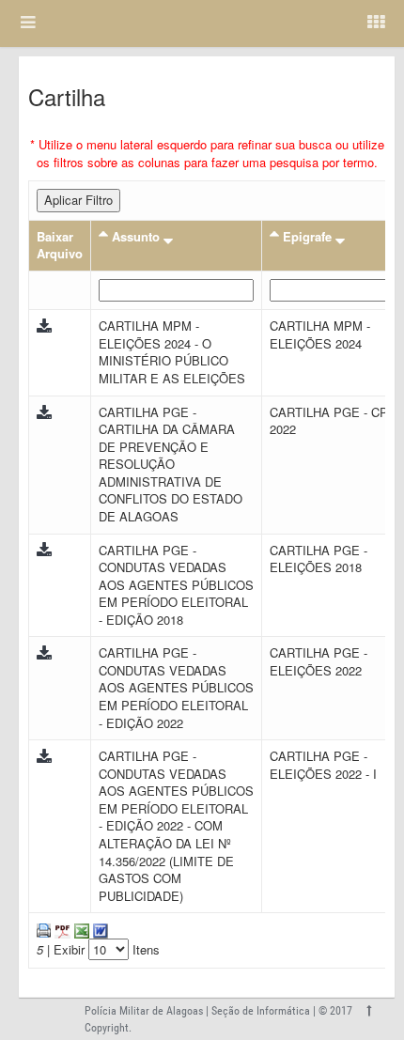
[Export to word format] (98, 929)
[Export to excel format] (79, 929)
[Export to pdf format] (60, 929)
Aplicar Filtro (78, 200)
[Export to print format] (44, 929)
